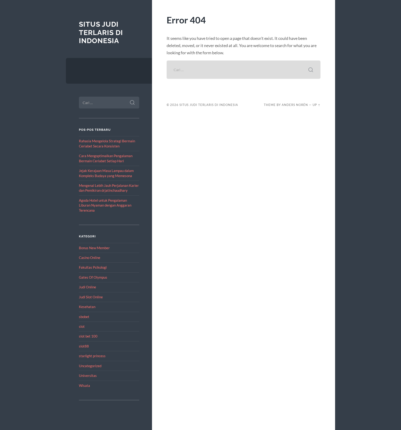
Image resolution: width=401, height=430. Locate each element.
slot (82, 326)
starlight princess (92, 356)
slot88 (84, 346)
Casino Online (89, 257)
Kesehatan (87, 307)
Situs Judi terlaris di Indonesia (101, 32)
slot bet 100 (88, 336)
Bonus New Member (94, 248)
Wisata (84, 385)
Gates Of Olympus (93, 277)
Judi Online (87, 287)
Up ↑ (316, 105)
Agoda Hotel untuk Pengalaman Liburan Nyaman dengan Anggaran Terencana (105, 205)
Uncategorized (90, 366)
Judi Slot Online (91, 297)
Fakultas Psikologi (93, 267)
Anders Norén (295, 105)
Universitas (88, 375)
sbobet (84, 317)
